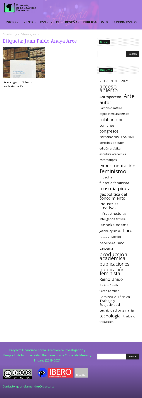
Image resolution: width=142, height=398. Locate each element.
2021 (125, 81)
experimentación (117, 166)
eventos (28, 22)
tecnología (110, 316)
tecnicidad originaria (116, 310)
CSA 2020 (127, 137)
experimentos (124, 22)
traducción (106, 322)
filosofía (105, 177)
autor (105, 102)
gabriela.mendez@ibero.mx (35, 386)
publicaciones (95, 22)
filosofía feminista (114, 183)
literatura (104, 237)
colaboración (111, 119)
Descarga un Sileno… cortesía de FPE (18, 84)
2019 (103, 81)
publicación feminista (112, 271)
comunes (106, 125)
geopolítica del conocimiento (113, 196)
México (116, 237)
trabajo (129, 316)
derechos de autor (111, 143)
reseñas (72, 22)
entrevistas (51, 22)
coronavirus (109, 137)
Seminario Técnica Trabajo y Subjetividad (114, 300)
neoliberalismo (111, 243)
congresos (109, 131)
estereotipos (108, 160)
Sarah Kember (109, 291)
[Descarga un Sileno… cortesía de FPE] (24, 62)
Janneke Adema (114, 225)
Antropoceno (110, 97)
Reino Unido (111, 279)
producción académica (113, 256)
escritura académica (112, 154)
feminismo (112, 171)
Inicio (11, 22)
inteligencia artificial (112, 219)
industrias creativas (109, 206)
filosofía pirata (115, 188)
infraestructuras (112, 213)
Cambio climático (110, 108)
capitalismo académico (114, 114)
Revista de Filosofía (108, 285)
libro (127, 230)
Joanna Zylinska (110, 231)
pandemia (106, 249)
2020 (114, 81)
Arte (129, 96)
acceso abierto (108, 88)
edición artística (110, 148)
